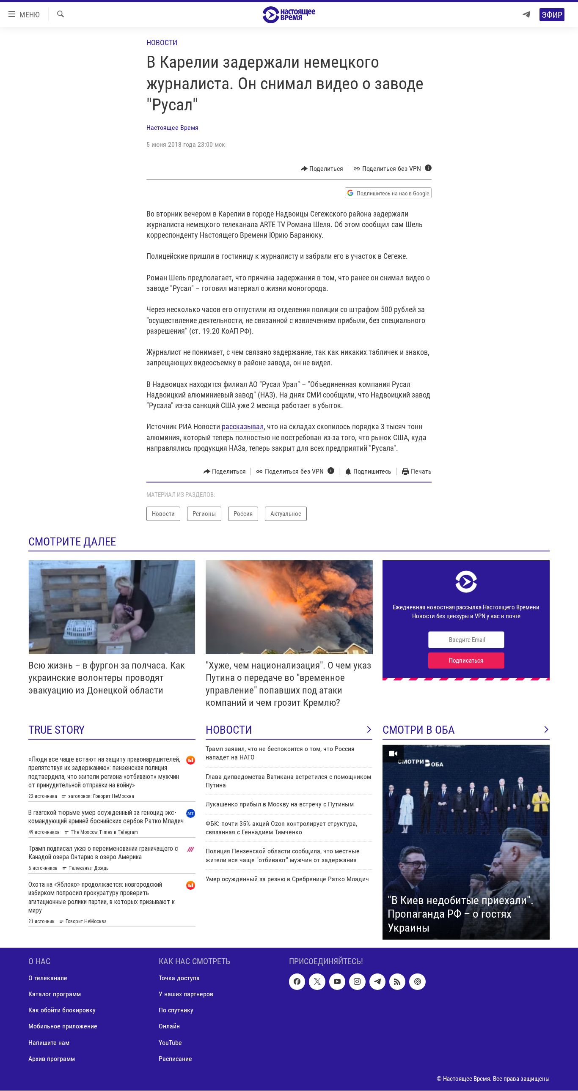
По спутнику (176, 1010)
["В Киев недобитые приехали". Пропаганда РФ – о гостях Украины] (466, 842)
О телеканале (47, 978)
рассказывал (243, 426)
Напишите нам (48, 1043)
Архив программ (51, 1059)
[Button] (322, 168)
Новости (161, 42)
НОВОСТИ (229, 730)
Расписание (175, 1059)
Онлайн (169, 1026)
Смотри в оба (419, 730)
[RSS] (397, 982)
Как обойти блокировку (62, 1010)
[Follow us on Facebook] (297, 982)
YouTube (170, 1043)
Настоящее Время (172, 127)
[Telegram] (526, 14)
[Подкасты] (417, 982)
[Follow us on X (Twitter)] (317, 982)
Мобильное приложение (62, 1026)
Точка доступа (179, 978)
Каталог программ (54, 994)
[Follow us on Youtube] (337, 982)
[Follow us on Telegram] (377, 982)
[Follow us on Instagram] (357, 982)
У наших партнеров (186, 994)
